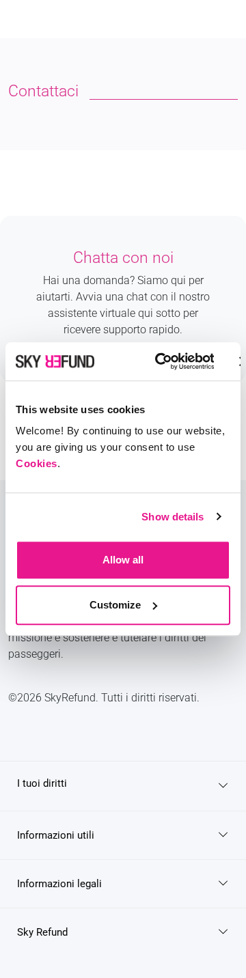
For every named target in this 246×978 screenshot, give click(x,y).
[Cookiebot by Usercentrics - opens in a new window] (160, 361)
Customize (115, 605)
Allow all (123, 559)
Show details (172, 516)
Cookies (36, 463)
